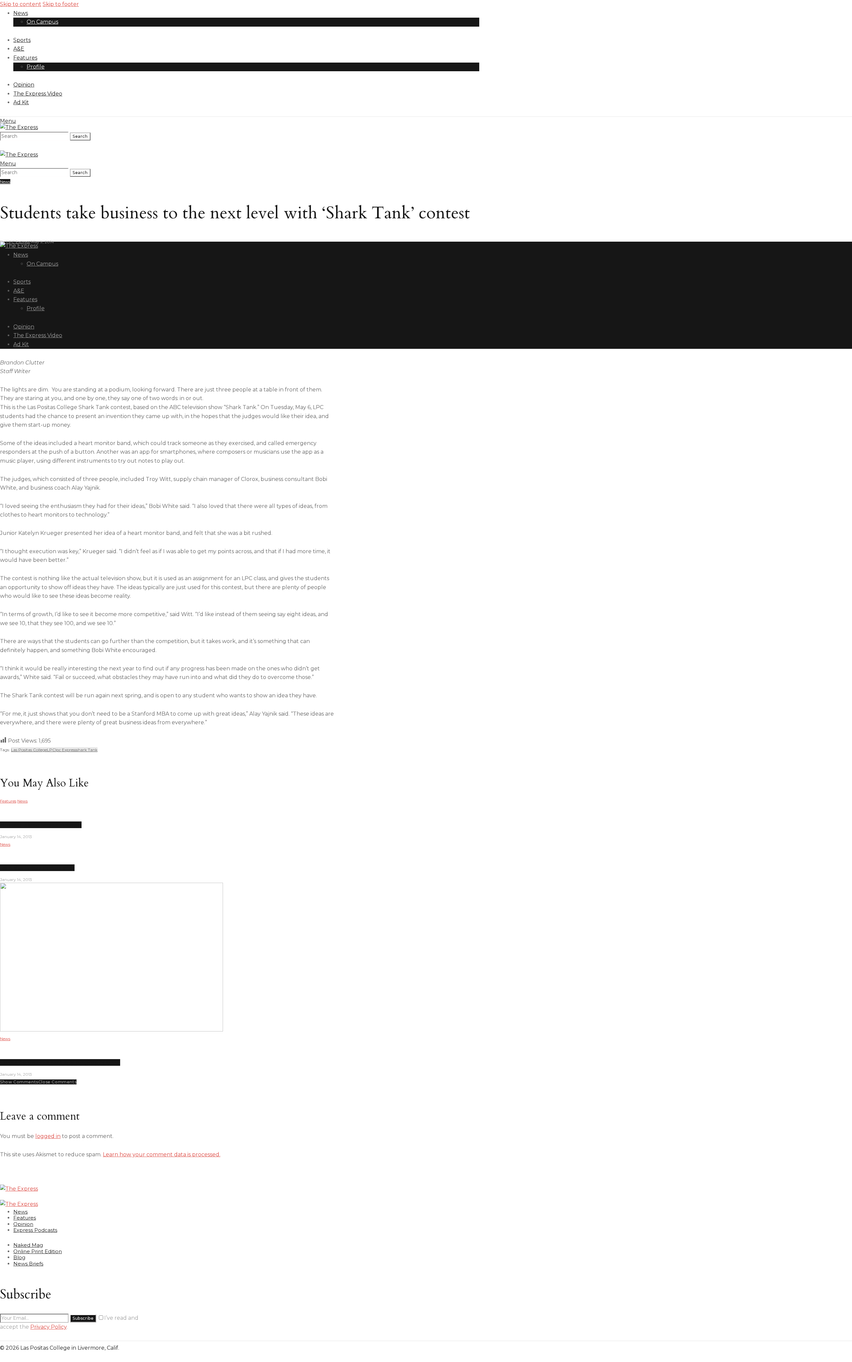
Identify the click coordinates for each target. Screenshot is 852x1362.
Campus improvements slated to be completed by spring (60, 1062)
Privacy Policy (48, 1327)
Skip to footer (61, 4)
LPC (51, 749)
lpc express (65, 749)
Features (8, 800)
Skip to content (20, 4)
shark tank (87, 749)
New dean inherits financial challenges (41, 824)
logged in (48, 1136)
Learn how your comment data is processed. (161, 1154)
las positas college (29, 749)
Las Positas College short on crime (37, 867)
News (5, 181)
